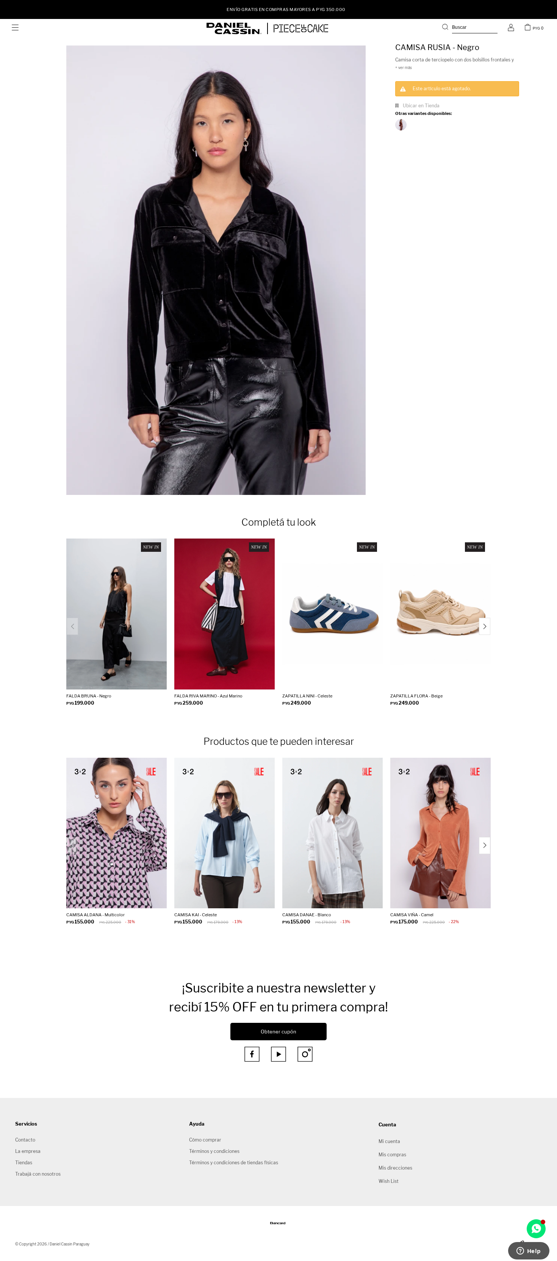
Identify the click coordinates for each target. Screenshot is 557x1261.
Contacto (25, 1140)
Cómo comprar (205, 1140)
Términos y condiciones (214, 1151)
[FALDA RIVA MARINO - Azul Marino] (224, 614)
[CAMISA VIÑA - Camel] (440, 833)
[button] (470, 28)
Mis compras (392, 1154)
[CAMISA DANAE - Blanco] (332, 833)
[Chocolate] (401, 124)
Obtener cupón (278, 1032)
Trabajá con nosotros (38, 1174)
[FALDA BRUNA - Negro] (116, 614)
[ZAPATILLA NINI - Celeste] (332, 614)
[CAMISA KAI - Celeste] (224, 833)
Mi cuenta (389, 1141)
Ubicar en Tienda (421, 105)
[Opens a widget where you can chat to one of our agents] (528, 1251)
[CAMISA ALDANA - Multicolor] (116, 833)
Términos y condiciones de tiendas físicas (233, 1162)
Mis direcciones (395, 1168)
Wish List (389, 1181)
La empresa (28, 1151)
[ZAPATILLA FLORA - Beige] (440, 614)
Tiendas (23, 1162)
